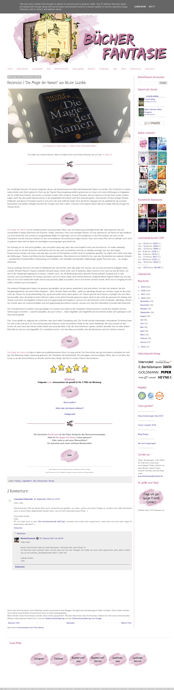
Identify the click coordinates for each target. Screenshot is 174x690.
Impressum (150, 69)
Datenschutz (135, 69)
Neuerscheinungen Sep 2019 (150, 416)
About (123, 69)
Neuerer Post (13, 623)
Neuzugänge (78, 69)
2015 (143, 347)
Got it (152, 7)
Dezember (145, 301)
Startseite (70, 623)
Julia (34, 481)
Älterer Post (126, 623)
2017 (143, 294)
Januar (143, 342)
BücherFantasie (28, 538)
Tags (115, 69)
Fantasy (18, 481)
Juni (142, 323)
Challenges (104, 69)
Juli (142, 320)
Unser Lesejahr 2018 (147, 425)
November (145, 305)
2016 (143, 298)
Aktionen (91, 69)
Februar (144, 338)
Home (10, 69)
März (142, 335)
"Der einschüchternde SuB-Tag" (51, 521)
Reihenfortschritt (61, 69)
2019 (143, 287)
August (143, 316)
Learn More (140, 7)
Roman (51, 481)
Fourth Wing (150, 99)
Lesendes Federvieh (23, 499)
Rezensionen (22, 69)
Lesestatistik (37, 69)
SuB (48, 69)
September (145, 312)
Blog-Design (143, 434)
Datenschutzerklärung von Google (87, 618)
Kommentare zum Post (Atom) (31, 627)
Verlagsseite (69, 414)
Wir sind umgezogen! (147, 443)
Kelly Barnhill (150, 114)
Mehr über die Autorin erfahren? (70, 408)
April (142, 331)
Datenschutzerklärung (55, 618)
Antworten (18, 528)
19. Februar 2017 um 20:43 (51, 538)
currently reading (152, 96)
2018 (143, 290)
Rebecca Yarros (151, 101)
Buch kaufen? (70, 402)
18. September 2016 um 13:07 (47, 499)
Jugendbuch (27, 481)
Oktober (144, 309)
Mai (142, 327)
